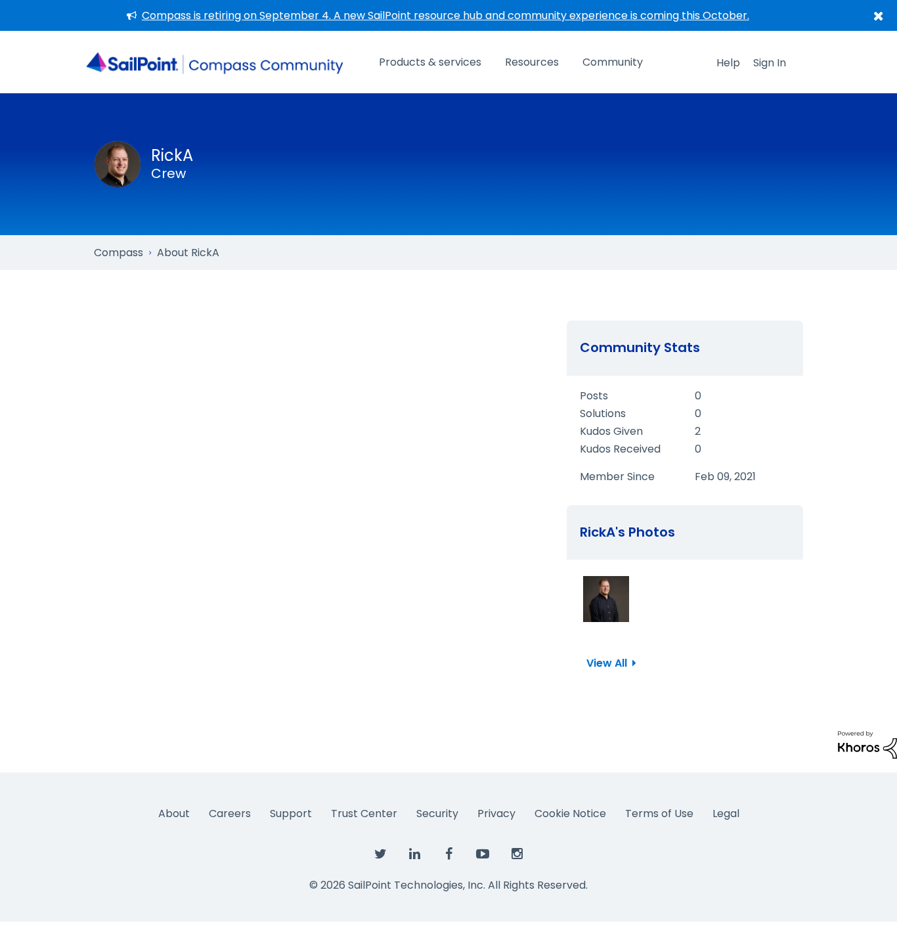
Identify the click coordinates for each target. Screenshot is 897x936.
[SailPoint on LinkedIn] (414, 854)
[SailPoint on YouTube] (483, 854)
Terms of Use (659, 813)
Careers (230, 813)
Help (728, 62)
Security (437, 813)
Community (612, 62)
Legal (725, 813)
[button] (606, 599)
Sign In (769, 62)
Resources (532, 62)
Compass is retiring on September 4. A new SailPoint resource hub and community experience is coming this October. (445, 15)
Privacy (496, 813)
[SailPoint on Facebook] (448, 854)
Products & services (430, 62)
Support (291, 813)
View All (606, 663)
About (174, 813)
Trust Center (364, 813)
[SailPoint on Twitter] (380, 854)
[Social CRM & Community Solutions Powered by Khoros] (867, 743)
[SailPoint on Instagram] (517, 854)
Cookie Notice (570, 813)
